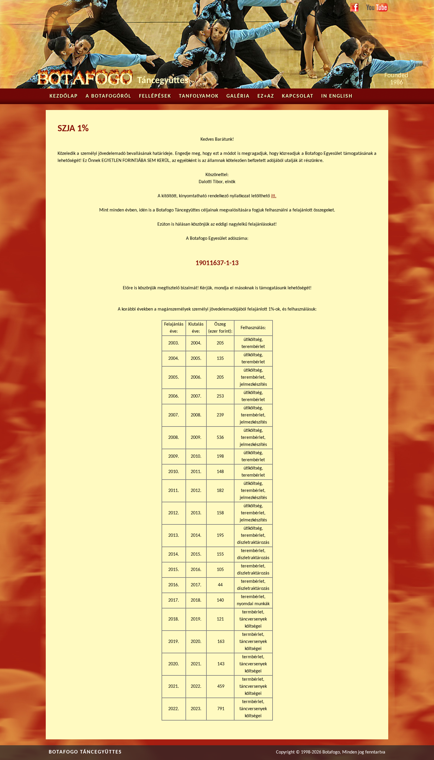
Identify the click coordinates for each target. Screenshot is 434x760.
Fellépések (155, 96)
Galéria (238, 96)
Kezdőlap (64, 96)
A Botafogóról (108, 96)
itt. (273, 196)
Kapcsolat (298, 96)
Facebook (354, 8)
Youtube (373, 6)
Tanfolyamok (199, 96)
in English (337, 96)
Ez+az (265, 96)
